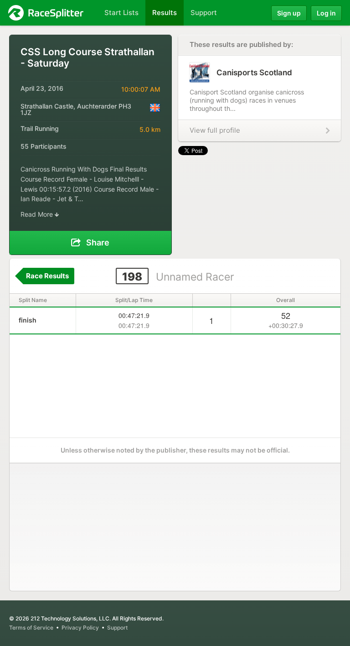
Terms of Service (31, 627)
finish (27, 320)
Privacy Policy (80, 627)
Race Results (47, 275)
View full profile (215, 130)
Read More (38, 214)
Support (117, 627)
